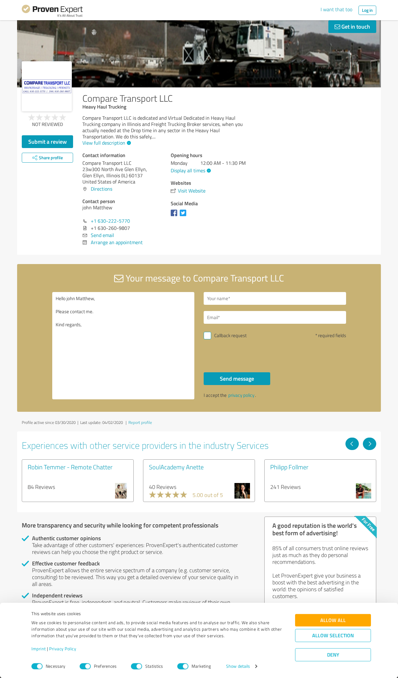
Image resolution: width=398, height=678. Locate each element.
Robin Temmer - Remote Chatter (70, 466)
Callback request (230, 335)
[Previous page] (352, 444)
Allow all (333, 620)
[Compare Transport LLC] (46, 86)
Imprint (38, 649)
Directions (101, 188)
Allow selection (333, 635)
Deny (333, 654)
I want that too (336, 9)
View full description (103, 142)
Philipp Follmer (289, 466)
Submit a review (47, 141)
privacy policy (241, 395)
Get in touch (355, 26)
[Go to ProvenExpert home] (52, 12)
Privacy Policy (62, 649)
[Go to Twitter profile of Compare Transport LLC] (184, 215)
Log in (367, 10)
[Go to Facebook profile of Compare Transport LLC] (175, 215)
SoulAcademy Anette (176, 466)
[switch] (85, 666)
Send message (237, 378)
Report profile (140, 422)
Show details (238, 666)
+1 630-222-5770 (110, 220)
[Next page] (369, 444)
